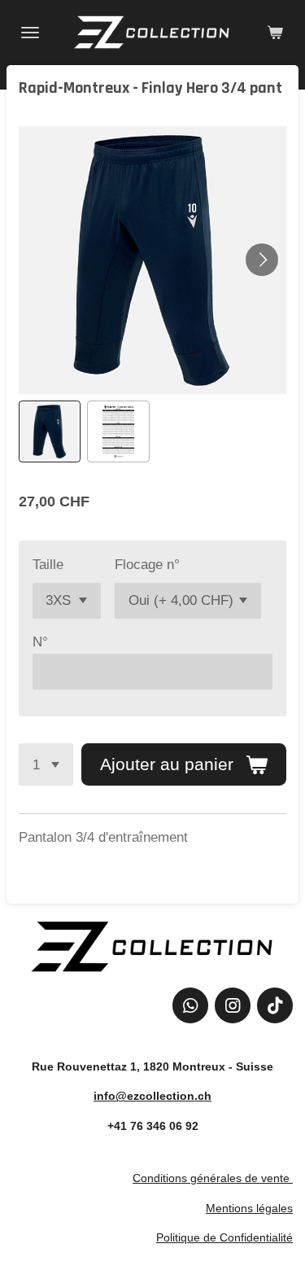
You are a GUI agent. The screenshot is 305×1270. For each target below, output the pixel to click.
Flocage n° (147, 564)
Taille (48, 564)
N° (40, 642)
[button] (50, 431)
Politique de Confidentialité (224, 1237)
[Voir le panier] (275, 32)
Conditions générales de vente (211, 1178)
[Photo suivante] (262, 259)
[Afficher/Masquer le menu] (30, 32)
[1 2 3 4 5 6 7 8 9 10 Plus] (46, 764)
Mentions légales (249, 1208)
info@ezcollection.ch (152, 1095)
